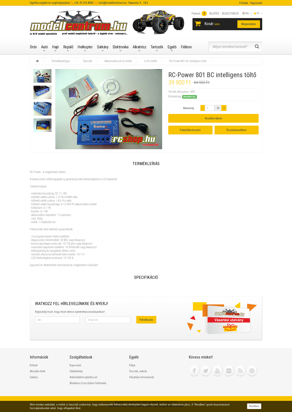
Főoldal (243, 3)
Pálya (132, 365)
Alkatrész (139, 47)
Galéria (34, 377)
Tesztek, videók (138, 371)
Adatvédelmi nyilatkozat (83, 377)
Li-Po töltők (150, 61)
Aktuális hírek (37, 371)
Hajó (55, 47)
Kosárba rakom (213, 118)
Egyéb (171, 47)
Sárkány (102, 47)
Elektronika (120, 47)
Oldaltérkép (76, 371)
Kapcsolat (256, 3)
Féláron (186, 47)
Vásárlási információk (141, 377)
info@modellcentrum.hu (112, 3)
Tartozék (157, 47)
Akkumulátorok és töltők (118, 61)
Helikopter (85, 47)
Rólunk (34, 365)
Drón (33, 47)
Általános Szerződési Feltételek (88, 383)
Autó (44, 47)
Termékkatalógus (60, 61)
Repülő (68, 47)
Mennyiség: (188, 108)
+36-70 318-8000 (83, 3)
